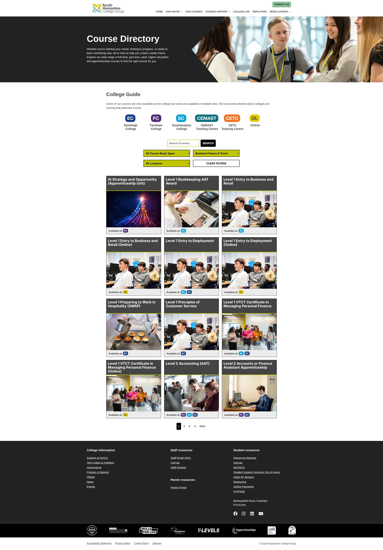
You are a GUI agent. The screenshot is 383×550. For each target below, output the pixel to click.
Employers (260, 11)
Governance (94, 467)
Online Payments (243, 486)
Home (159, 11)
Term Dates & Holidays (100, 462)
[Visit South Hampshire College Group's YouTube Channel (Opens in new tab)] (262, 514)
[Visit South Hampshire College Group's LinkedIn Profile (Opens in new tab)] (253, 514)
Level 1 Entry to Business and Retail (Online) (133, 243)
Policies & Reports (98, 472)
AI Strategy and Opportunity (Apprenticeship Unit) (132, 181)
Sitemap (156, 543)
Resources (239, 481)
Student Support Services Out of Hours (256, 472)
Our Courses (194, 11)
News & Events (279, 11)
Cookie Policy (141, 543)
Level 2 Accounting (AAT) (188, 363)
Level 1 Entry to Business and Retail (248, 181)
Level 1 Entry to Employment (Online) (248, 243)
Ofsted (91, 477)
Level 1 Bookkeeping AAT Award (187, 181)
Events (91, 486)
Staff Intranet (178, 467)
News (90, 481)
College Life (241, 11)
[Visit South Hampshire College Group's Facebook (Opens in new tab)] (236, 514)
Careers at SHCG (97, 457)
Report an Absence (244, 457)
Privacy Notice (122, 543)
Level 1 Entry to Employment (190, 241)
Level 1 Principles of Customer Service (183, 304)
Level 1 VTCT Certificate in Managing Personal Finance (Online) (132, 367)
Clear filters (216, 163)
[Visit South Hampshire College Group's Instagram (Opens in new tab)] (245, 514)
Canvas (175, 462)
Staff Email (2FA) (181, 457)
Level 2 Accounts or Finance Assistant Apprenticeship (248, 365)
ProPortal (239, 491)
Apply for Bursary (243, 477)
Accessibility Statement (99, 543)
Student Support (216, 11)
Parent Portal (178, 487)
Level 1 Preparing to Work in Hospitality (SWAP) (132, 304)
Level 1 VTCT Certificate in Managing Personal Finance (248, 304)
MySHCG (239, 467)
